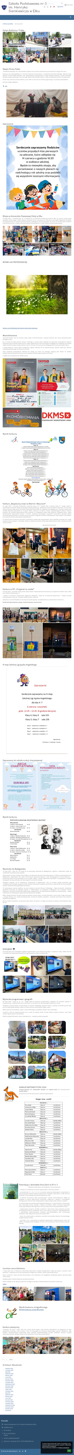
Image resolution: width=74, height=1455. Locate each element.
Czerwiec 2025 (9, 1391)
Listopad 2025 (9, 1382)
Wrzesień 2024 (9, 1407)
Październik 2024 (10, 1405)
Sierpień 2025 (9, 1388)
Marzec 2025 (8, 1396)
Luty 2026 (8, 1377)
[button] (50, 6)
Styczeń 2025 (9, 1400)
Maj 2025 (7, 1393)
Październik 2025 (10, 1384)
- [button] (48, 7)
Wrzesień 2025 (9, 1386)
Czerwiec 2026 (9, 1370)
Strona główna (8, 24)
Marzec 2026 (8, 1375)
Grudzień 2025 (9, 1381)
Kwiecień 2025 (9, 1395)
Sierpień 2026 (9, 1368)
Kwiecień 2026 (9, 1374)
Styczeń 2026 (9, 1379)
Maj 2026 (7, 1372)
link (6, 86)
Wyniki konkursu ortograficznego (31, 1309)
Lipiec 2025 (8, 1389)
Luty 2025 (8, 1398)
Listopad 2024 (9, 1403)
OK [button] (69, 1450)
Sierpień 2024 (9, 1408)
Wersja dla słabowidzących (10, 1451)
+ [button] (45, 7)
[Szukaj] (62, 3)
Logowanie (60, 6)
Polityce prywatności (63, 1447)
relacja (4, 1284)
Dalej (10, 1359)
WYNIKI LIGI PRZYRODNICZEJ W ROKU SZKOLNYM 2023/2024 (20, 328)
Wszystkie (8, 1410)
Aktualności (19, 24)
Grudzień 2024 (9, 1402)
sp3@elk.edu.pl (8, 1427)
